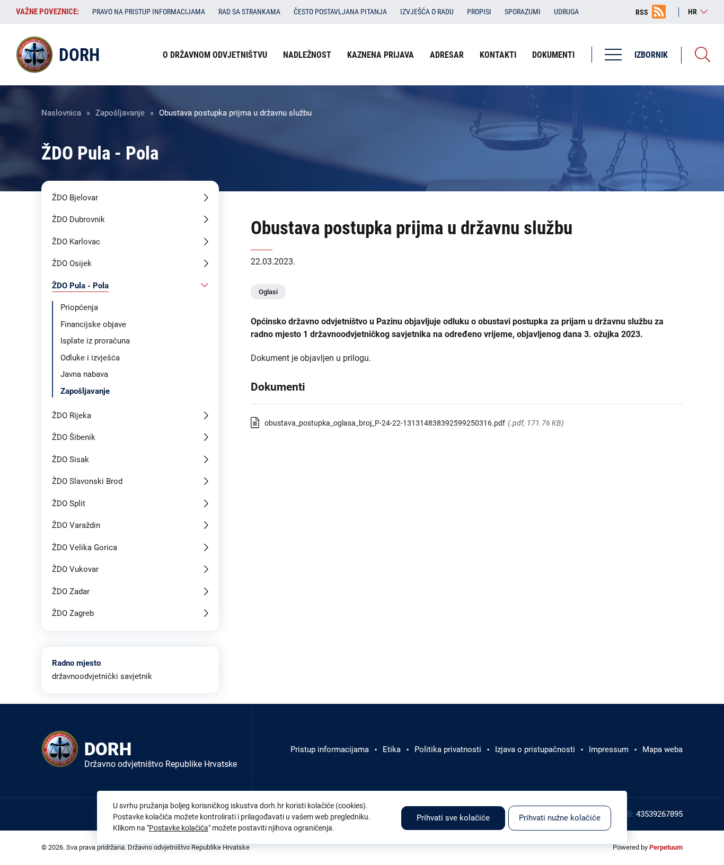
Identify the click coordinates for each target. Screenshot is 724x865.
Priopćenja (79, 307)
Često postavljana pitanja (340, 11)
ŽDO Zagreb (73, 613)
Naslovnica (61, 113)
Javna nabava (84, 374)
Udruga (566, 11)
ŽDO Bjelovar (75, 197)
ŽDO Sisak (70, 459)
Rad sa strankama (249, 11)
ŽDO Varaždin (76, 525)
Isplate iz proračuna (95, 341)
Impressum (609, 749)
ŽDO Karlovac (76, 241)
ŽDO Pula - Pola (80, 285)
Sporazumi (523, 11)
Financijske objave (93, 324)
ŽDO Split (68, 503)
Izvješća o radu (427, 11)
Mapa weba (662, 749)
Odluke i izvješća (90, 358)
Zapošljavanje (120, 113)
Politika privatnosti (447, 749)
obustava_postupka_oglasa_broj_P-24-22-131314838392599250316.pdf (384, 423)
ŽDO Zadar (71, 591)
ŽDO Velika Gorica (84, 547)
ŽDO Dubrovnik (78, 219)
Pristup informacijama (329, 749)
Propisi (479, 11)
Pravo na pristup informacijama (148, 11)
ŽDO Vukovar (75, 569)
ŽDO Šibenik (73, 437)
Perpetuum (666, 847)
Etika (392, 749)
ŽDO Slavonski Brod (87, 481)
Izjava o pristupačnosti (535, 749)
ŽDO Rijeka (71, 415)
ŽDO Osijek (72, 263)
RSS (641, 12)
